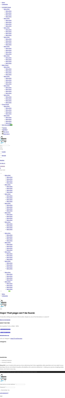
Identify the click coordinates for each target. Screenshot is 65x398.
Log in (1, 396)
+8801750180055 (5, 332)
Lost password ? (4, 393)
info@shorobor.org (4, 335)
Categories (5, 4)
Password (3, 387)
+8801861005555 (5, 329)
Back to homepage (5, 320)
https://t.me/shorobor (16, 338)
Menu (3, 2)
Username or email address (8, 384)
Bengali (4, 155)
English (4, 152)
